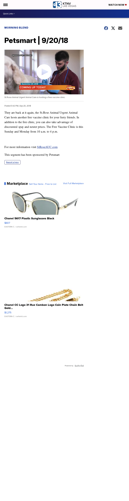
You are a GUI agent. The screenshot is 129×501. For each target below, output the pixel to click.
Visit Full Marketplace (73, 183)
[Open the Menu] (5, 4)
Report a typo (12, 162)
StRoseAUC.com (47, 147)
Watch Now (116, 4)
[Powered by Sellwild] (79, 366)
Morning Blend (16, 27)
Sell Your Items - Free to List (42, 184)
